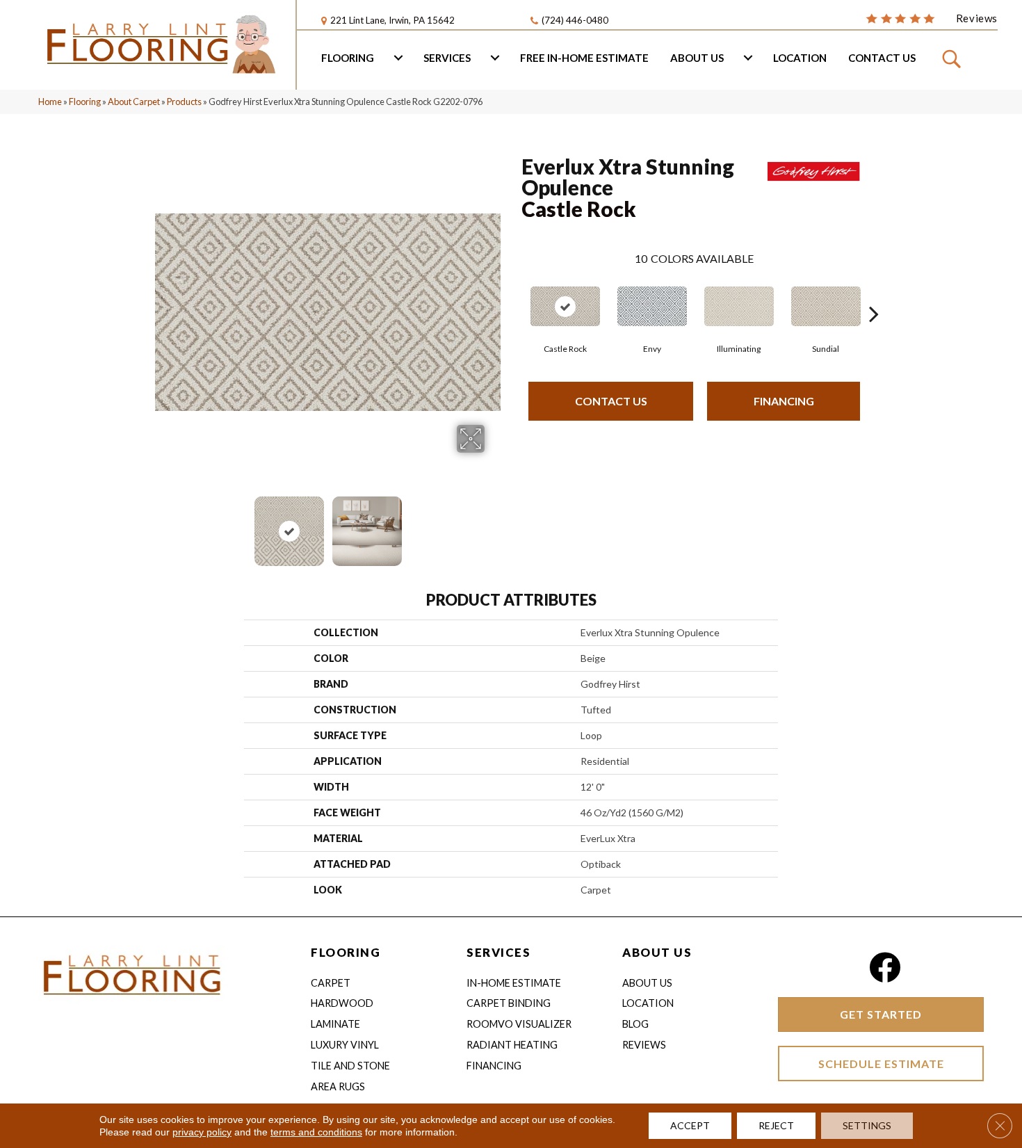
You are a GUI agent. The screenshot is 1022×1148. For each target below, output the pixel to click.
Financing (784, 400)
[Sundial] (826, 306)
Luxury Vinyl (345, 1045)
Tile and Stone (350, 1066)
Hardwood (342, 1003)
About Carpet (134, 101)
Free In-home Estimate (584, 57)
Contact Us (882, 57)
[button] (953, 57)
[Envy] (652, 306)
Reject (776, 1125)
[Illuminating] (739, 306)
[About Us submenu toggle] (748, 58)
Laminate (335, 1024)
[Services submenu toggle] (495, 58)
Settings (867, 1125)
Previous (162, 524)
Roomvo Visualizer (519, 1024)
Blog (635, 1024)
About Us (697, 57)
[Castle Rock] (565, 306)
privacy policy (202, 1132)
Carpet (330, 983)
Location (800, 57)
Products (184, 101)
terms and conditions (316, 1132)
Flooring (347, 57)
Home (50, 101)
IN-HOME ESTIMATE (514, 983)
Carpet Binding (509, 1003)
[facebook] (884, 967)
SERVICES (498, 952)
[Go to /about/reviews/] (932, 17)
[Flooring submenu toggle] (398, 58)
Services (447, 57)
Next (494, 524)
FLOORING (345, 952)
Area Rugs (338, 1086)
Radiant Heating (512, 1045)
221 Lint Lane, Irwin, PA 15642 (392, 20)
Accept (690, 1125)
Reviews (644, 1045)
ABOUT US (657, 952)
